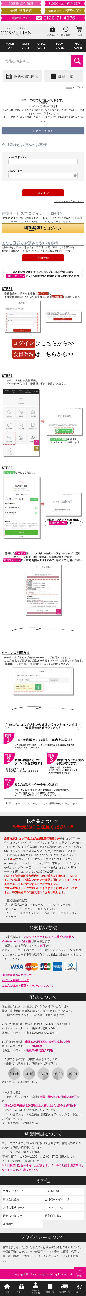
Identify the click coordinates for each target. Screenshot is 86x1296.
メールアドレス (17, 157)
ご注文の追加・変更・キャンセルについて (27, 985)
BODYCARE (60, 46)
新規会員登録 (11, 1199)
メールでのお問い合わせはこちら (22, 1161)
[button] (43, 228)
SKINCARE (25, 46)
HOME (69, 87)
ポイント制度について (15, 980)
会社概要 (8, 1224)
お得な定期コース (14, 1207)
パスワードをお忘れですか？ (69, 201)
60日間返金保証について (17, 975)
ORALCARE (41, 46)
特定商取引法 (53, 1215)
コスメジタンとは (14, 1191)
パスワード (15, 171)
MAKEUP (10, 46)
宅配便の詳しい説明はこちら (19, 1082)
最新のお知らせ (12, 1215)
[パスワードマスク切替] (74, 175)
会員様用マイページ (57, 1199)
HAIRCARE (78, 46)
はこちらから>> (43, 343)
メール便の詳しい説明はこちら (21, 1123)
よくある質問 (53, 1191)
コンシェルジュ (54, 1207)
